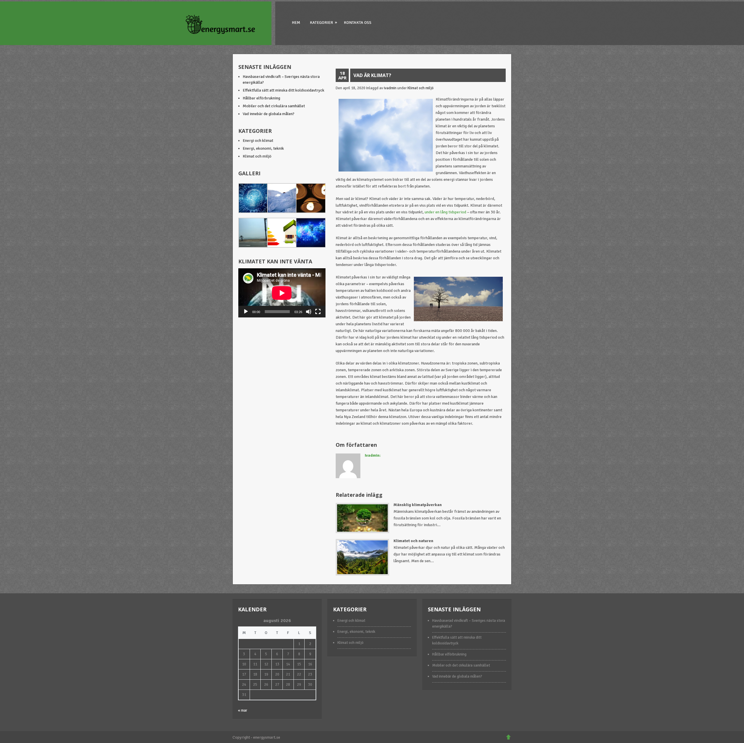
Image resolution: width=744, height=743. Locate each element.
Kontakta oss (357, 22)
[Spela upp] (246, 312)
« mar (242, 710)
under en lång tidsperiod (445, 212)
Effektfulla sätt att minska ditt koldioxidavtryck (283, 90)
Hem (296, 22)
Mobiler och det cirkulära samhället (274, 105)
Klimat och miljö (420, 88)
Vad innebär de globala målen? (268, 113)
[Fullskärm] (318, 312)
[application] (282, 292)
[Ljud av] (309, 312)
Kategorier (323, 22)
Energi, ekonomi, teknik (263, 148)
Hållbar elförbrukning (261, 98)
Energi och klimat (258, 140)
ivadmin (390, 88)
